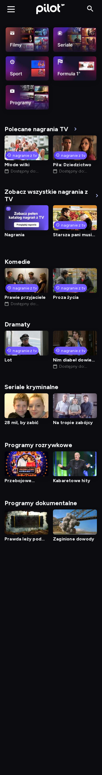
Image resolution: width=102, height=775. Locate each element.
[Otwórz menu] (11, 9)
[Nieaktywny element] (27, 39)
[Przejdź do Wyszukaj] (90, 9)
